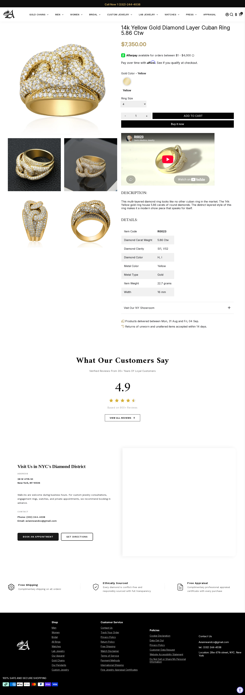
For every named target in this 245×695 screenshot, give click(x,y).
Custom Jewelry (60, 669)
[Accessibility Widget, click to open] (240, 690)
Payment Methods (110, 660)
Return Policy (108, 641)
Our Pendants (59, 665)
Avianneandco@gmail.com (214, 642)
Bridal (55, 637)
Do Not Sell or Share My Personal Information (168, 660)
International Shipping (112, 665)
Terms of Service (110, 655)
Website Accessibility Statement (166, 654)
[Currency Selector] (236, 14)
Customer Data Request (162, 649)
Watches (56, 646)
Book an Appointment (38, 537)
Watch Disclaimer (110, 651)
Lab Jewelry (58, 651)
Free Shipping (108, 646)
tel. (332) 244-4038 (210, 647)
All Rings (56, 641)
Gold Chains (58, 660)
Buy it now (177, 124)
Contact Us (106, 627)
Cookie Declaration (160, 635)
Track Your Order (110, 632)
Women (56, 632)
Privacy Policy (108, 637)
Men (54, 627)
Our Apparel (58, 655)
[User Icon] (227, 14)
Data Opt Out (157, 640)
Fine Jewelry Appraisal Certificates (119, 669)
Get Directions (77, 537)
